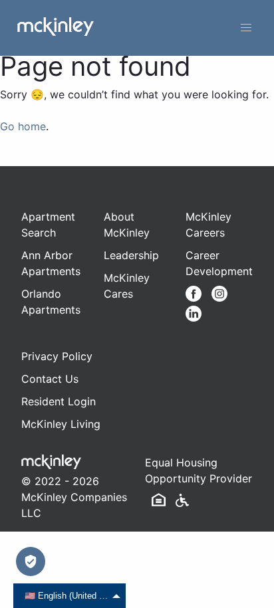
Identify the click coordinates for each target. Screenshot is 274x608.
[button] (246, 28)
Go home (23, 126)
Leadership (131, 255)
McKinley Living (60, 424)
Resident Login (58, 401)
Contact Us (49, 378)
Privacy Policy (56, 356)
